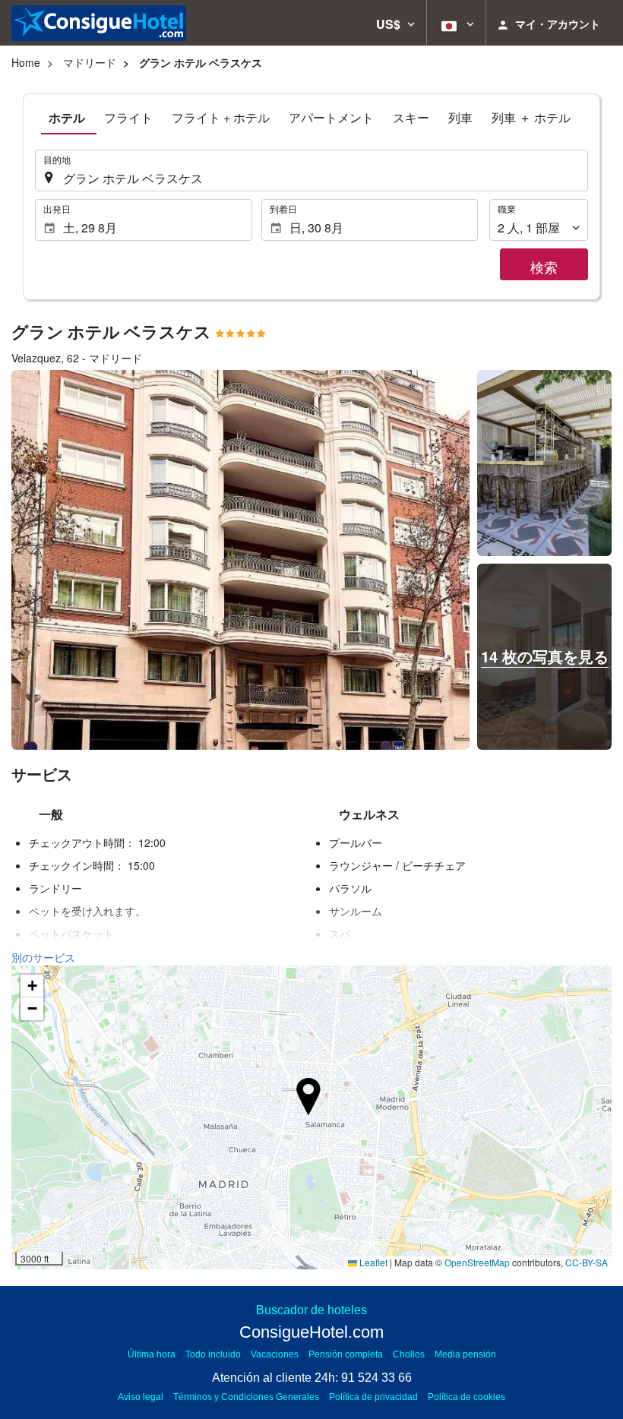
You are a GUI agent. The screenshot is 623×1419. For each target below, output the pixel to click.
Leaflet (372, 1262)
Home (25, 62)
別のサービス (43, 957)
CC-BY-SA (586, 1262)
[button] (395, 23)
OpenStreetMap (477, 1262)
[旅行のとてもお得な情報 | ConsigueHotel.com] (98, 23)
